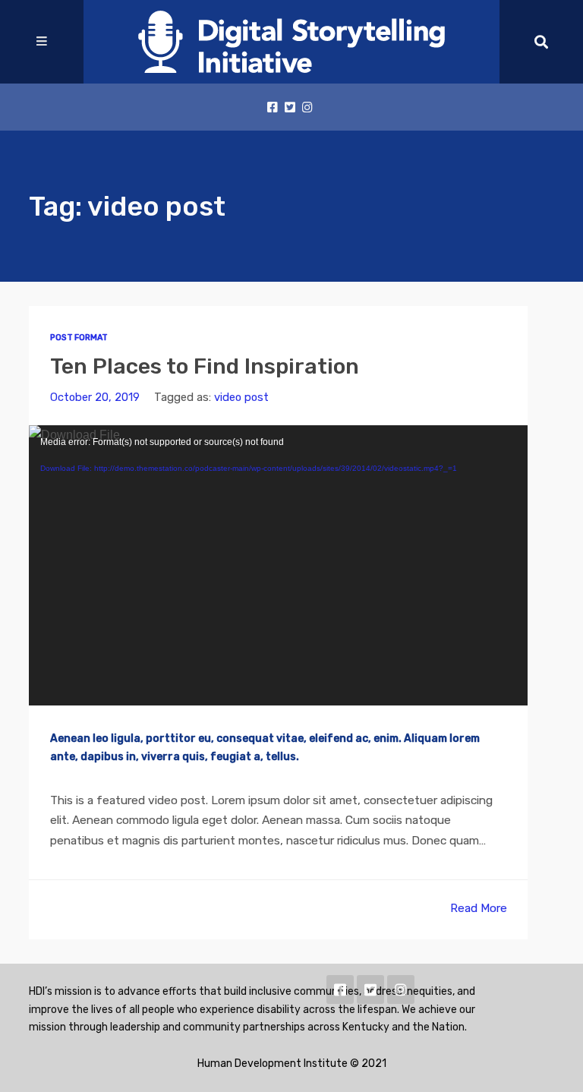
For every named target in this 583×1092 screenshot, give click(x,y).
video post (241, 397)
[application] (278, 565)
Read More (478, 908)
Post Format (79, 337)
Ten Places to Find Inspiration (204, 366)
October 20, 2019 (95, 397)
